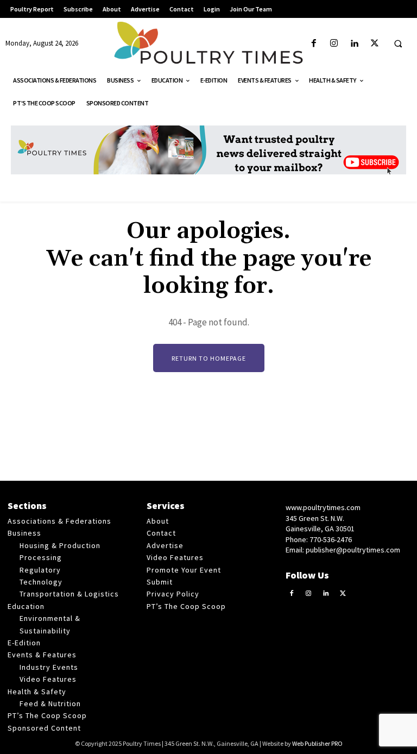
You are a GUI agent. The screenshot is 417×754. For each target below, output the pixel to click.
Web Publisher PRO (317, 743)
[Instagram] (334, 43)
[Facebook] (314, 43)
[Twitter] (374, 43)
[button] (398, 44)
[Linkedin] (354, 43)
